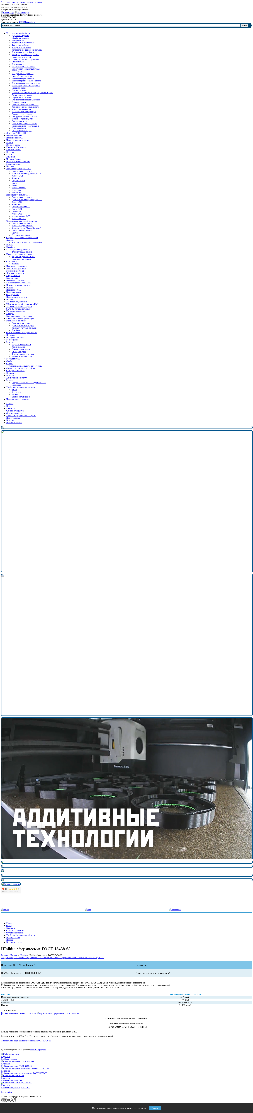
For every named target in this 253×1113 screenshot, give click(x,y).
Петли (14, 183)
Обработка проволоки (21, 97)
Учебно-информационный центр (21, 387)
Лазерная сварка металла (23, 78)
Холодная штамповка (21, 47)
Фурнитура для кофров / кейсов (20, 368)
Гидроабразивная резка (22, 76)
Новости (10, 420)
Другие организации (21, 397)
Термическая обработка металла (26, 69)
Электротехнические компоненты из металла (21, 2)
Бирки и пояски (13, 164)
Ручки (14, 185)
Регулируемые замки (21, 235)
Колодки (10, 313)
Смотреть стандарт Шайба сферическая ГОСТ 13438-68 (26, 1041)
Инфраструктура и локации (24, 328)
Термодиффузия (19, 128)
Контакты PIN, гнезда (16, 147)
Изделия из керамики (21, 344)
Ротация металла (13, 359)
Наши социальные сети (16, 297)
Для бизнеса (17, 330)
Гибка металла (18, 62)
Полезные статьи (14, 423)
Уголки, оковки (19, 188)
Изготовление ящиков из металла (27, 50)
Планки (9, 287)
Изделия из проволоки (16, 266)
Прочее (15, 233)
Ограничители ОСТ (21, 207)
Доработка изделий (20, 35)
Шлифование (18, 40)
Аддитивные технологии (23, 43)
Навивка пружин (19, 102)
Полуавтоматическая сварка (24, 123)
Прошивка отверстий (21, 57)
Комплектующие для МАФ (18, 283)
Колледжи (16, 392)
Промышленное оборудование (25, 126)
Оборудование (12, 294)
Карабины (11, 247)
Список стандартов (15, 411)
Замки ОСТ (17, 202)
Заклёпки (10, 157)
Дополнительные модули (23, 325)
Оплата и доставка (14, 413)
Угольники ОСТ (19, 218)
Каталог (14, 955)
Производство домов (21, 323)
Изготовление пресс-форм (23, 66)
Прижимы (11, 335)
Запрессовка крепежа (21, 109)
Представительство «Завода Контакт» (29, 382)
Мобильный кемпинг (16, 321)
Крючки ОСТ (18, 204)
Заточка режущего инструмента (26, 85)
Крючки (15, 178)
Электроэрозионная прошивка (25, 59)
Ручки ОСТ (17, 214)
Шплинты (16, 192)
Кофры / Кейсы (13, 275)
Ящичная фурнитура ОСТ (18, 195)
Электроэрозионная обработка (25, 54)
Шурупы (10, 152)
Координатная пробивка (22, 73)
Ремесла (10, 342)
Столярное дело (19, 351)
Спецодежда (12, 261)
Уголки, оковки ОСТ (21, 216)
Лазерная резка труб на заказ (24, 52)
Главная (9, 404)
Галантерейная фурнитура (18, 249)
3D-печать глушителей (16, 302)
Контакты (10, 408)
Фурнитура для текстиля (23, 354)
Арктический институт (16, 378)
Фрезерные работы (20, 45)
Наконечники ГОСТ (15, 135)
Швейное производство (22, 356)
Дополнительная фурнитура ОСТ (27, 199)
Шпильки (10, 373)
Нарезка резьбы (19, 88)
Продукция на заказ (15, 337)
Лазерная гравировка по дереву (26, 83)
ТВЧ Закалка (17, 71)
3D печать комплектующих (24, 111)
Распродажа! (12, 340)
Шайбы (9, 245)
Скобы (9, 361)
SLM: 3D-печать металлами (18, 309)
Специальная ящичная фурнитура (21, 221)
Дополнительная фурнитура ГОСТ (27, 173)
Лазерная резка (18, 64)
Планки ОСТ (17, 211)
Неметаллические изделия (18, 285)
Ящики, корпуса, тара (16, 268)
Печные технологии (21, 349)
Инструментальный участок (24, 116)
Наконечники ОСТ (14, 138)
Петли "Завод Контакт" (22, 230)
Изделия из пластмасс (16, 280)
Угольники (16, 190)
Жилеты (15, 264)
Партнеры (16, 385)
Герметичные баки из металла (25, 104)
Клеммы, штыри (13, 150)
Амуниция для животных (23, 256)
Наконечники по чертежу (17, 140)
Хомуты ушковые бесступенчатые (27, 242)
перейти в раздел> (38, 1050)
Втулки (9, 142)
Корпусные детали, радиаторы (20, 318)
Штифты (10, 375)
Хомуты (10, 240)
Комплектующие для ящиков (19, 316)
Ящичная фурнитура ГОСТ (18, 169)
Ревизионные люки (15, 271)
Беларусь (10, 380)
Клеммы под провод (15, 311)
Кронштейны (12, 278)
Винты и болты (13, 145)
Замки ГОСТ (17, 176)
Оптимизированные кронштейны (21, 332)
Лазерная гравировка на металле (26, 81)
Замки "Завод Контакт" (22, 226)
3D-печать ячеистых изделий (19, 306)
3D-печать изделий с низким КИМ (22, 304)
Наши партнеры (13, 292)
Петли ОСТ (17, 209)
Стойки (9, 363)
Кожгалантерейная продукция (19, 254)
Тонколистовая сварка (21, 131)
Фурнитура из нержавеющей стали (22, 237)
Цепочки (10, 166)
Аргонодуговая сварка (22, 114)
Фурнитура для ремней (22, 252)
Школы (15, 394)
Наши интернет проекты (17, 399)
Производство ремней (21, 259)
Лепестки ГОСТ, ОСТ (16, 133)
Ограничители (18, 180)
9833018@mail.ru (27, 22)
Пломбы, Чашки (13, 159)
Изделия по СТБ (13, 290)
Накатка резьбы (19, 90)
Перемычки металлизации (18, 161)
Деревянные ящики (15, 273)
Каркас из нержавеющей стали (25, 107)
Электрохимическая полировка (26, 100)
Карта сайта (6, 1092)
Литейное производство (22, 119)
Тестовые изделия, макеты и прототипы (24, 366)
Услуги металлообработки (18, 33)
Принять (155, 1108)
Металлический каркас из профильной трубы (32, 92)
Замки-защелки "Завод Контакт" (26, 228)
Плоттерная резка (19, 121)
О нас (8, 406)
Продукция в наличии (22, 171)
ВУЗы (14, 390)
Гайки (9, 154)
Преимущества (13, 418)
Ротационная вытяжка (22, 95)
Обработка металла (20, 38)
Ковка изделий (18, 347)
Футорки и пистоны (15, 371)
